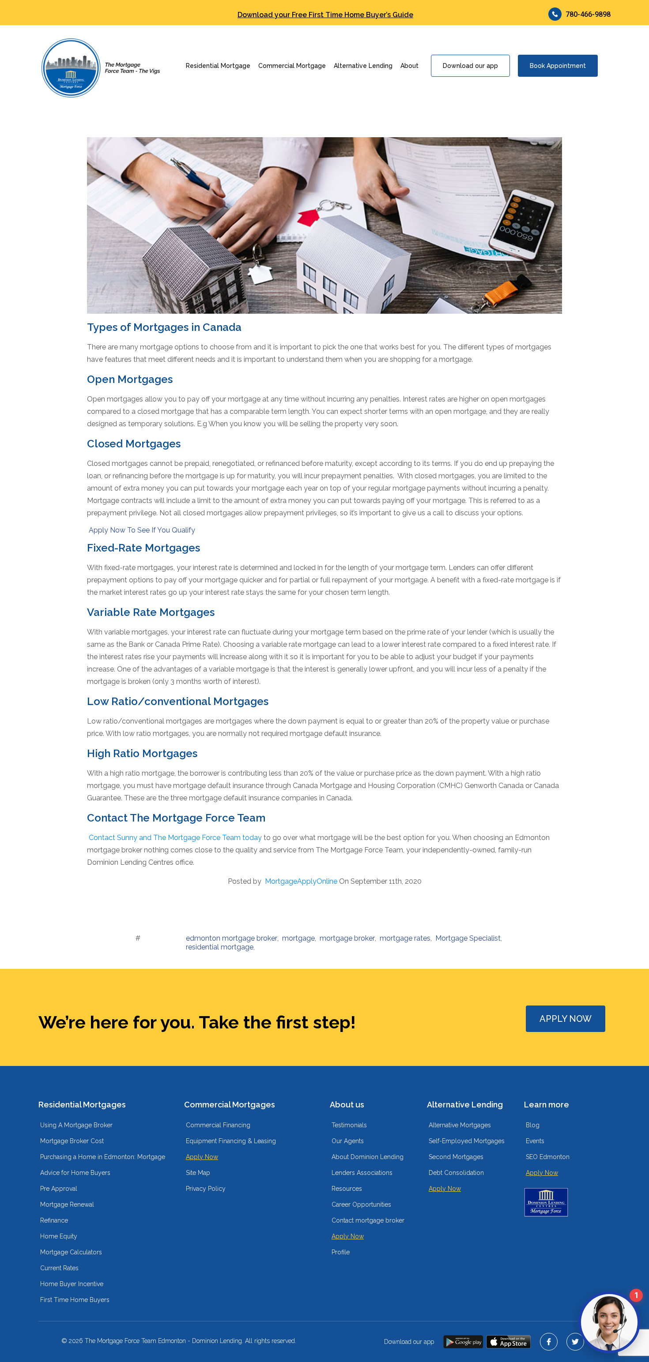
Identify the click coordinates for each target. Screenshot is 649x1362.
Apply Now (202, 1156)
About (409, 65)
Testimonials (349, 1125)
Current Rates (59, 1268)
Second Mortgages (456, 1156)
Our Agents (348, 1140)
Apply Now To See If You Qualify (142, 530)
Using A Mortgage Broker (76, 1125)
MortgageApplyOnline (301, 881)
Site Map (198, 1172)
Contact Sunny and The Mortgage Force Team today (175, 837)
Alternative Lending (363, 65)
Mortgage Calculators (71, 1252)
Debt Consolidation (456, 1172)
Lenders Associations (362, 1172)
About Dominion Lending (368, 1156)
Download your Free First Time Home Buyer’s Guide (325, 15)
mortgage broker (347, 938)
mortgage (298, 938)
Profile (341, 1252)
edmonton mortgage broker (231, 938)
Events (535, 1140)
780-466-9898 (588, 14)
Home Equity (58, 1236)
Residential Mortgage (218, 65)
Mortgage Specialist (468, 938)
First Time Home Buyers (74, 1299)
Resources (347, 1188)
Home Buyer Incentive (71, 1283)
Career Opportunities (361, 1204)
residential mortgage (219, 947)
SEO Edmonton (548, 1156)
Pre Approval (58, 1188)
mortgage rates (405, 938)
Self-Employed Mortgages (467, 1140)
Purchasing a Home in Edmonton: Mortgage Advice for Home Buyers (102, 1164)
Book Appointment (558, 65)
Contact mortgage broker (368, 1220)
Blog (533, 1125)
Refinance (54, 1220)
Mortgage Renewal (67, 1204)
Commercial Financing (218, 1125)
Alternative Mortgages (460, 1125)
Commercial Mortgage (292, 65)
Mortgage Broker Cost (72, 1140)
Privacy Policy (206, 1188)
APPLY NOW (566, 1018)
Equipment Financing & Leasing (231, 1140)
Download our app (470, 65)
